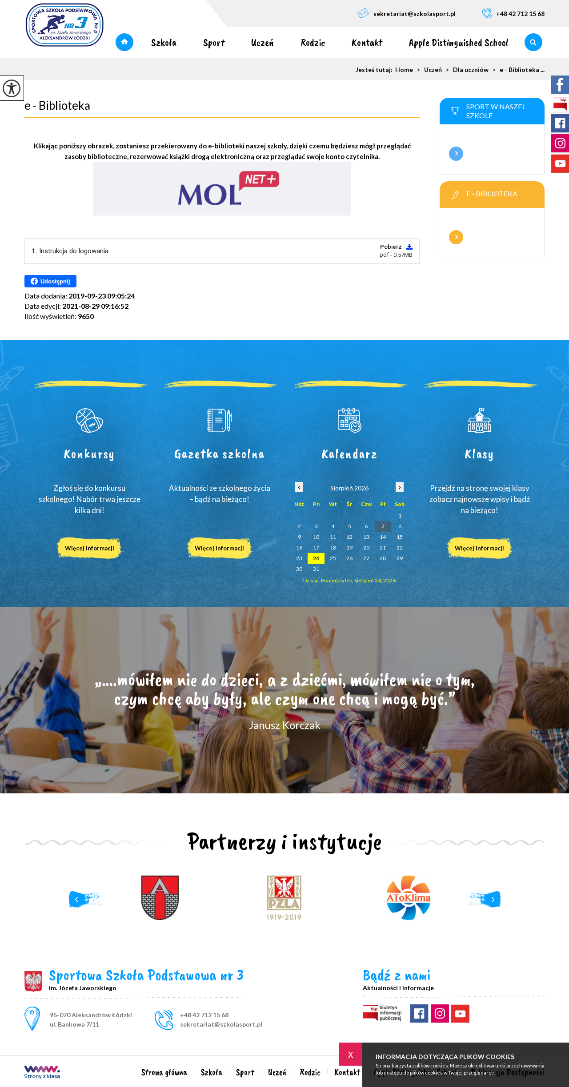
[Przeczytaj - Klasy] (480, 420)
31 (316, 568)
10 (316, 537)
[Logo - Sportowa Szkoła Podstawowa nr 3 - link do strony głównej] (64, 25)
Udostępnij (55, 281)
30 (299, 568)
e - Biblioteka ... (518, 70)
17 (316, 547)
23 (299, 558)
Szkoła (163, 42)
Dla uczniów (467, 70)
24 (316, 558)
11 (333, 537)
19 (349, 547)
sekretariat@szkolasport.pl (414, 13)
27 (366, 558)
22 (400, 547)
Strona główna (124, 42)
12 (349, 537)
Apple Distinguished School (459, 42)
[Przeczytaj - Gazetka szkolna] (220, 420)
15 (400, 537)
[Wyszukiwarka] (533, 42)
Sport (213, 42)
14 (383, 537)
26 (349, 558)
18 (333, 547)
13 (366, 537)
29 (400, 558)
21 (383, 547)
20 (366, 547)
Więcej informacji (456, 154)
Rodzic (313, 42)
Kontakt (367, 42)
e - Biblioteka (57, 105)
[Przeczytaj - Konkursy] (89, 420)
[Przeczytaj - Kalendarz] (349, 420)
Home (404, 70)
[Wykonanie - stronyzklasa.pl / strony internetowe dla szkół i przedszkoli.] (42, 1073)
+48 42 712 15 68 (520, 13)
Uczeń (262, 42)
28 (383, 558)
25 (333, 558)
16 (299, 547)
